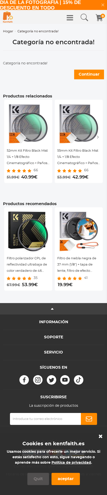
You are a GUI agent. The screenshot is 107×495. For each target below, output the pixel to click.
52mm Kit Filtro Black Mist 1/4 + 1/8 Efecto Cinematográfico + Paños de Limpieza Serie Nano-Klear (27, 157)
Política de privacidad (71, 462)
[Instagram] (38, 380)
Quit (38, 479)
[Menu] (70, 17)
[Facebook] (24, 380)
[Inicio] (8, 17)
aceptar (66, 479)
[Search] (84, 17)
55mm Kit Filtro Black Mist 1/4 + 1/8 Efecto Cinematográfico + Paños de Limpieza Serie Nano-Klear (77, 157)
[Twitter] (51, 380)
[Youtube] (65, 380)
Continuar (89, 74)
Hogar (8, 31)
